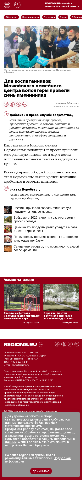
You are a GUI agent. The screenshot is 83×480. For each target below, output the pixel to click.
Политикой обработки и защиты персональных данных (40, 440)
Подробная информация (17, 405)
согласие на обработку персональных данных (39, 432)
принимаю (41, 471)
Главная (61, 103)
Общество (73, 103)
